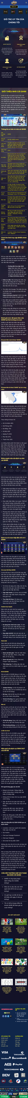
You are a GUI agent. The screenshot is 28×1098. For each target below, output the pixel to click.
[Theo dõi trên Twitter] (8, 1016)
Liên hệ (3, 1044)
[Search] (26, 2)
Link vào (17, 1040)
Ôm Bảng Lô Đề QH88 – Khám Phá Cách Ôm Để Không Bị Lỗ (7, 949)
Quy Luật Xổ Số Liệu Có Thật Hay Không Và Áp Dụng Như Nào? (7, 970)
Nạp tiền (17, 1044)
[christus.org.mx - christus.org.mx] (14, 2)
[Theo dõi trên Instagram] (6, 1016)
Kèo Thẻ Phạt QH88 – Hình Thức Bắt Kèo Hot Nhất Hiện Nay (7, 930)
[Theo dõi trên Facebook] (3, 1016)
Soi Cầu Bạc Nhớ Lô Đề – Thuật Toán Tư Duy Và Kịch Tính (21, 970)
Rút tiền (17, 1046)
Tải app (17, 1042)
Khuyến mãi (4, 1046)
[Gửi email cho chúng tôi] (11, 1016)
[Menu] (2, 3)
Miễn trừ (3, 1042)
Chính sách (4, 1040)
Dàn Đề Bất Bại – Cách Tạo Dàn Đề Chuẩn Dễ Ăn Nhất (21, 989)
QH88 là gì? (4, 1038)
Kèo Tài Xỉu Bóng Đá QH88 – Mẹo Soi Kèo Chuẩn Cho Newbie (21, 930)
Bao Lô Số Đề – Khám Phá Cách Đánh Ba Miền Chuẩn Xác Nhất (7, 990)
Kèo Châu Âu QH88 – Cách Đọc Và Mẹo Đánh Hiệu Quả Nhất (21, 950)
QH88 (3, 95)
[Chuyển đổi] (2, 878)
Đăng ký (17, 1038)
